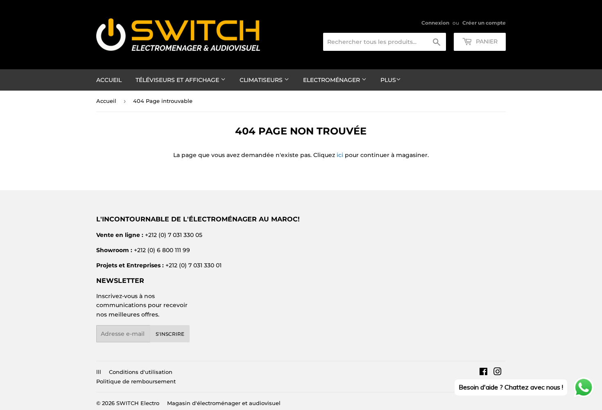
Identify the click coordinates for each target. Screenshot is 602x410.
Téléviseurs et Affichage (178, 80)
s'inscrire (170, 334)
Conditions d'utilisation (140, 372)
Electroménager (332, 80)
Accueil (109, 80)
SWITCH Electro (137, 403)
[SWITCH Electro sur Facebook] (483, 372)
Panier (486, 41)
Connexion (435, 23)
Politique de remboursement (136, 381)
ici (340, 155)
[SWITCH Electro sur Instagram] (497, 372)
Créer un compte (484, 23)
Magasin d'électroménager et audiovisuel (224, 403)
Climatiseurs (262, 80)
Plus (388, 80)
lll (98, 372)
